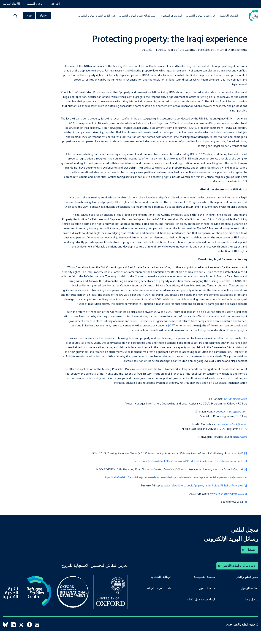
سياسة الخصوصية (204, 577)
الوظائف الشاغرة (161, 577)
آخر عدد (55, 3)
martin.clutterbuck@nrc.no (231, 424)
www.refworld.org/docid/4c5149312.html (188, 485)
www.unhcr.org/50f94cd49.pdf (228, 493)
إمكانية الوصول (249, 588)
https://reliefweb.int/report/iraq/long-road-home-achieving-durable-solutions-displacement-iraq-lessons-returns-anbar (175, 477)
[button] (15, 17)
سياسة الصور (207, 588)
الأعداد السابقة (11, 3)
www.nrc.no (240, 437)
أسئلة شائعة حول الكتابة (201, 599)
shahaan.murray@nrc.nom (231, 411)
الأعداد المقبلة (35, 3)
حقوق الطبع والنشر (247, 577)
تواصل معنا (251, 599)
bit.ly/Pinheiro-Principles (228, 485)
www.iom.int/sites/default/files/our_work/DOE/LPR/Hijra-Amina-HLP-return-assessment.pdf (190, 461)
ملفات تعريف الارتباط (158, 588)
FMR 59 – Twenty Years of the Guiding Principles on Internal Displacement (194, 49)
